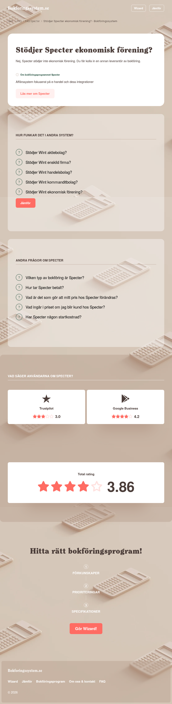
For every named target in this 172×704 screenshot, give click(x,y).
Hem (10, 21)
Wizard (138, 8)
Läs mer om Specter (35, 93)
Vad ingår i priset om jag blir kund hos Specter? (65, 307)
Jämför (156, 8)
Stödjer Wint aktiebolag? (46, 152)
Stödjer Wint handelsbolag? (49, 172)
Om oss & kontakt (82, 681)
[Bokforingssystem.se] (28, 8)
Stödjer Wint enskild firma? (48, 162)
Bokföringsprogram (50, 681)
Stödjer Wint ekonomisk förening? (54, 191)
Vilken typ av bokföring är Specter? (55, 277)
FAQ (19, 21)
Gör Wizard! (86, 628)
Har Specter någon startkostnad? (53, 316)
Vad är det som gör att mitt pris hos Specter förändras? (72, 297)
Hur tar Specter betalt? (45, 287)
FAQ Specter (32, 21)
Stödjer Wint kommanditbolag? (52, 182)
